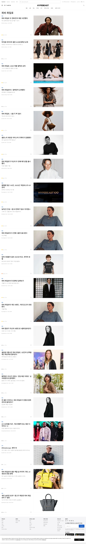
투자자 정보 (59, 525)
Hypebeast (45, 520)
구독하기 (81, 526)
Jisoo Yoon (4, 70)
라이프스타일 (46, 8)
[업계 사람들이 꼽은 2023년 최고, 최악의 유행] (48, 264)
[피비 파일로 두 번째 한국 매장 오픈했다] (48, 25)
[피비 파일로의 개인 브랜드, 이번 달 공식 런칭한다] (48, 312)
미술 (33, 8)
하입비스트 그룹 (60, 520)
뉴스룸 (58, 522)
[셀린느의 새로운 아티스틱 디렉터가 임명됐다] (48, 145)
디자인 (37, 8)
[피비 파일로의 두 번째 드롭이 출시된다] (48, 240)
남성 (30, 520)
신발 (30, 8)
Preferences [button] (44, 539)
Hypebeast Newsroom (6, 430)
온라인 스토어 (57, 8)
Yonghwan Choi (5, 359)
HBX (44, 525)
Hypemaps (45, 522)
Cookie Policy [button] (18, 539)
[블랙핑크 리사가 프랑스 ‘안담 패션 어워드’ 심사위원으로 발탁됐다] (48, 384)
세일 (30, 529)
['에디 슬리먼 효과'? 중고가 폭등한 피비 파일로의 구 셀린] (48, 503)
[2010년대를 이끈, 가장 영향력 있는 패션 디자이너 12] (48, 431)
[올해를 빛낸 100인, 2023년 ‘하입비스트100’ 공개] (48, 193)
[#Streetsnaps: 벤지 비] (48, 455)
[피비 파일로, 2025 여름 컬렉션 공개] (48, 73)
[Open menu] (2, 5)
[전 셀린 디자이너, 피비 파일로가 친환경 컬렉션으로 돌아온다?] (48, 407)
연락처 (58, 530)
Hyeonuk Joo (5, 406)
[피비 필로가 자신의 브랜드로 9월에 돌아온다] (48, 336)
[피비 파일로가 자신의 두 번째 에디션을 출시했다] (48, 169)
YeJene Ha (4, 478)
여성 (30, 522)
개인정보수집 (78, 528)
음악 (41, 8)
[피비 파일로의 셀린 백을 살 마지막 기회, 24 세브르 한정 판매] (48, 479)
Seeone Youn (5, 214)
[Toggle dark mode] (84, 5)
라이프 (30, 524)
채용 (58, 524)
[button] (20, 34)
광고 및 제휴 (59, 527)
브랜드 (52, 8)
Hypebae (45, 524)
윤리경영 (59, 529)
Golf (30, 525)
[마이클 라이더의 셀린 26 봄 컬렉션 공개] (48, 49)
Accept (79, 539)
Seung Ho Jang (5, 502)
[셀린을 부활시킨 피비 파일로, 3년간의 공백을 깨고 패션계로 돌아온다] (48, 360)
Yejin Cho (4, 452)
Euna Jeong (5, 23)
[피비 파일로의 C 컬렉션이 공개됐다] (48, 97)
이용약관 (82, 528)
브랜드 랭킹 (18, 520)
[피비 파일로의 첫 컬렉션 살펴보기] (48, 288)
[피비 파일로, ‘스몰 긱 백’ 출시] (48, 121)
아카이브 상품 (32, 527)
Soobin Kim (5, 333)
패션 (26, 8)
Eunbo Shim (5, 168)
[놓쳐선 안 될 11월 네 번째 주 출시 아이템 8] (48, 216)
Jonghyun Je (5, 192)
